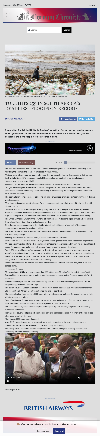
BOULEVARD (10, 118)
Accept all (59, 431)
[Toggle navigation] (8, 15)
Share (69, 119)
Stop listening (27, 163)
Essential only (43, 431)
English (92, 5)
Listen (11, 163)
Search (67, 30)
